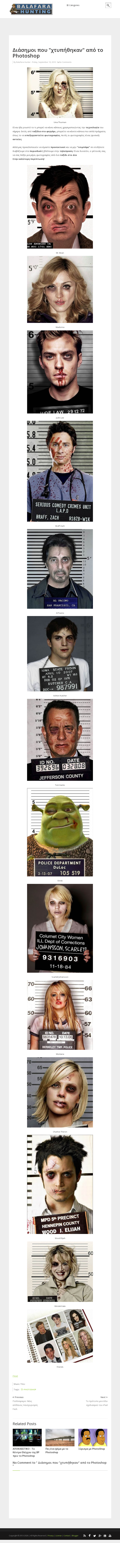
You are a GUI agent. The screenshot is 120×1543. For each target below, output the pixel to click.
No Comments (65, 62)
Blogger (75, 1535)
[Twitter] (94, 1535)
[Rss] (84, 1535)
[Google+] (100, 1535)
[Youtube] (110, 1535)
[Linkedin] (105, 1535)
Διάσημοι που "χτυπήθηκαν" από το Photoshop (58, 52)
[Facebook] (89, 1535)
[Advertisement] (62, 22)
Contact (67, 1535)
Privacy (51, 1535)
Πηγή (15, 1375)
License (58, 1535)
